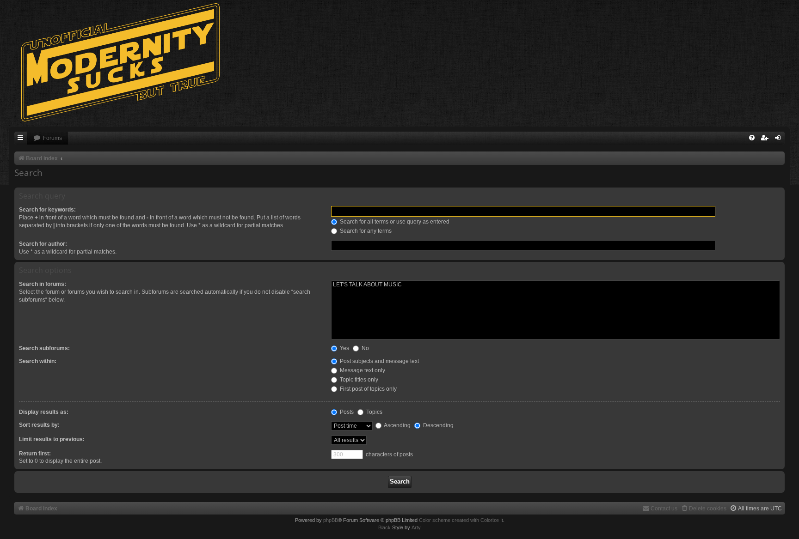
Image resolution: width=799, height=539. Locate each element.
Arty (416, 527)
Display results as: (43, 412)
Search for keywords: (47, 209)
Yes (343, 348)
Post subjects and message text (378, 361)
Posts (346, 412)
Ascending (397, 425)
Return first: (35, 453)
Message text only (361, 370)
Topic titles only (358, 379)
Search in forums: (42, 284)
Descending (438, 425)
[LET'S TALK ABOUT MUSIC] (555, 285)
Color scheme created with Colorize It (461, 520)
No (364, 348)
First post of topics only (367, 389)
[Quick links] (20, 138)
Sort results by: (39, 425)
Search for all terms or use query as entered (393, 221)
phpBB (330, 520)
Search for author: (43, 244)
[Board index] (124, 62)
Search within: (37, 361)
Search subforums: (44, 348)
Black (384, 527)
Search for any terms (365, 231)
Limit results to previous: (52, 439)
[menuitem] (47, 138)
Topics (373, 412)
